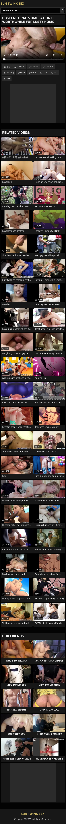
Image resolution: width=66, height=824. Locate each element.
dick (56, 73)
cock (45, 73)
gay (8, 67)
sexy (22, 73)
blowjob (20, 67)
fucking (10, 73)
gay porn (49, 67)
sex (8, 78)
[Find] (62, 10)
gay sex (34, 67)
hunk (33, 73)
